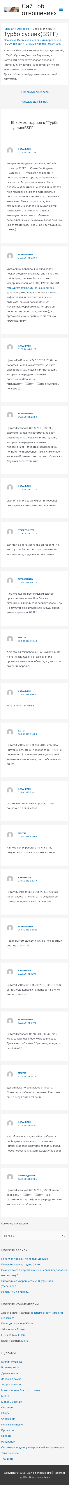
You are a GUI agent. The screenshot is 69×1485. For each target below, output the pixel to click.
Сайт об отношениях (39, 9)
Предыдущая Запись (35, 92)
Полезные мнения (12, 1424)
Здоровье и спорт (12, 1384)
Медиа (5, 1395)
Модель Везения (11, 1401)
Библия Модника (11, 1361)
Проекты (6, 1435)
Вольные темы (10, 1367)
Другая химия (9, 1373)
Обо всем (7, 1407)
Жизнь (29, 1323)
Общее (5, 1413)
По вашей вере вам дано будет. (21, 1264)
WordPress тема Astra (36, 1477)
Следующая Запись (35, 101)
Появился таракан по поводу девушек (25, 1258)
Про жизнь (8, 1430)
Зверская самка (11, 1378)
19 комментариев (35, 43)
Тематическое (10, 1453)
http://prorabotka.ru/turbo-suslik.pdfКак (30, 287)
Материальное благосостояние (20, 1390)
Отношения (8, 1418)
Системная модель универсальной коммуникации (32, 1447)
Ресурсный (8, 1441)
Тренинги (7, 1458)
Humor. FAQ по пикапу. (15, 1291)
